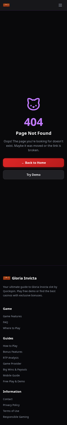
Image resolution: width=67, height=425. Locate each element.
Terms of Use (11, 411)
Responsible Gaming (16, 417)
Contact (7, 399)
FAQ (5, 322)
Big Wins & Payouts (15, 369)
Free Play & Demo (14, 381)
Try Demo (34, 175)
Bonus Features (12, 351)
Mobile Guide (11, 375)
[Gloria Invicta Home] (6, 5)
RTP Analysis (11, 357)
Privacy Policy (11, 405)
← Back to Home (33, 163)
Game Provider (12, 363)
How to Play (10, 346)
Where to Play (11, 328)
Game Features (12, 316)
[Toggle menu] (60, 5)
